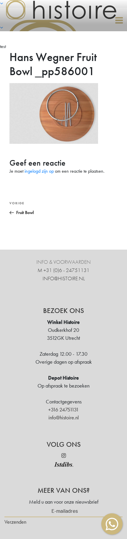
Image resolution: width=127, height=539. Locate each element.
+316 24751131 (63, 409)
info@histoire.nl (64, 278)
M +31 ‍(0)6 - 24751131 (63, 270)
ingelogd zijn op (39, 171)
